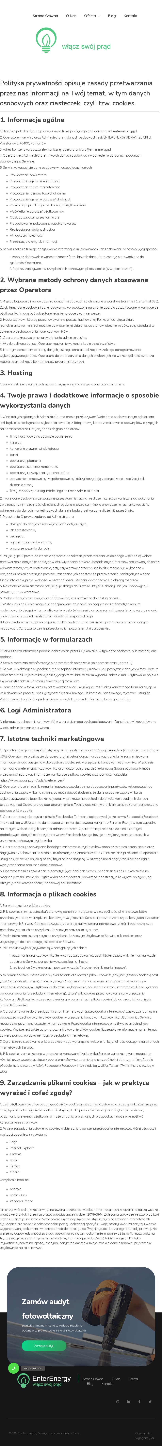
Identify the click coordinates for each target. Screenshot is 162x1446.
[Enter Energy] (81, 40)
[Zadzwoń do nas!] (13, 1368)
